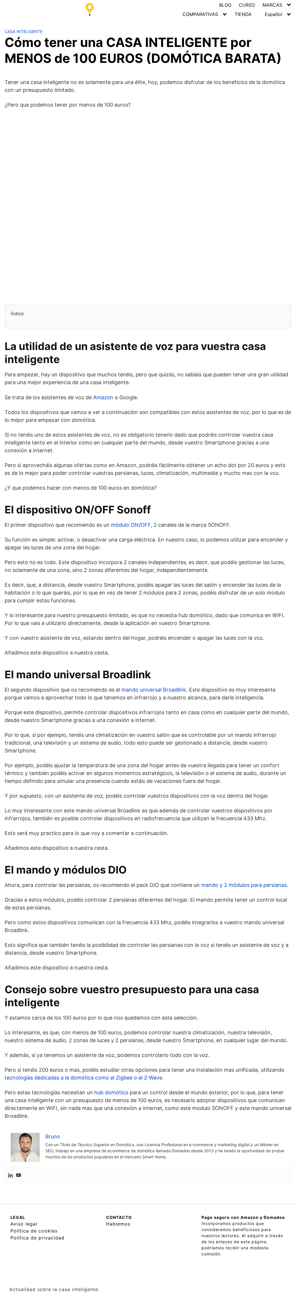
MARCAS (272, 5)
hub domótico (111, 1092)
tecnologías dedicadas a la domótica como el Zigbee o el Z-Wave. (84, 1078)
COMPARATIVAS (200, 14)
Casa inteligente (23, 31)
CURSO (247, 5)
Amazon (103, 397)
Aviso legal (23, 1224)
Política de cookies (34, 1231)
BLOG (225, 5)
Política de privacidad (37, 1238)
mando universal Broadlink (153, 690)
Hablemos (118, 1224)
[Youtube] (18, 1175)
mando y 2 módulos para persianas (244, 885)
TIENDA (243, 14)
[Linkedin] (10, 1175)
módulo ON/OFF (131, 525)
